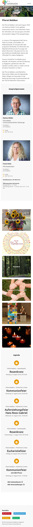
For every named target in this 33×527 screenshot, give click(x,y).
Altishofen (7, 513)
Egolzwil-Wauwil (20, 513)
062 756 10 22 (9, 176)
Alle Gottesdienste (14, 482)
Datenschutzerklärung (15, 524)
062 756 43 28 (9, 132)
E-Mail (6, 130)
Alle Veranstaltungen (15, 484)
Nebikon (7, 518)
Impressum (5, 524)
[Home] (10, 2)
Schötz (17, 518)
